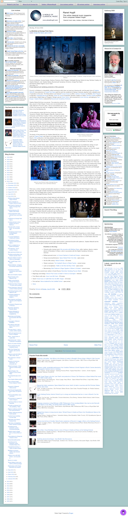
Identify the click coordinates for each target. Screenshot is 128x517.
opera (112, 347)
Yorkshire (116, 393)
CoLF (105, 299)
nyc (109, 346)
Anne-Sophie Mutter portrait (15, 379)
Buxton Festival (117, 285)
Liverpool (115, 332)
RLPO (109, 362)
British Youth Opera (109, 282)
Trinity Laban (117, 382)
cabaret (113, 290)
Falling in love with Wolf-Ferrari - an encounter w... (14, 457)
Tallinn (111, 376)
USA (118, 383)
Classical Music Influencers (111, 91)
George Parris (115, 176)
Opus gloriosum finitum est (14, 252)
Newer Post (33, 345)
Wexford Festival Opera (116, 389)
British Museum (119, 281)
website (121, 386)
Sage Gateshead (119, 364)
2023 (8, 164)
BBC (116, 277)
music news (119, 337)
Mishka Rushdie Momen (116, 192)
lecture (113, 329)
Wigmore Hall (108, 390)
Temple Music (116, 377)
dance (110, 305)
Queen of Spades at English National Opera (14, 202)
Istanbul (121, 326)
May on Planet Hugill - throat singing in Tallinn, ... (14, 383)
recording (110, 360)
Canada (112, 292)
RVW (122, 363)
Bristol (114, 281)
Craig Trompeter (110, 172)
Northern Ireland (118, 344)
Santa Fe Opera (116, 366)
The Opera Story (112, 379)
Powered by (109, 130)
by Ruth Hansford (113, 289)
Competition (115, 299)
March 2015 (11, 474)
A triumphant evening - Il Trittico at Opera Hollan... (15, 447)
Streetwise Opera (119, 374)
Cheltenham (112, 295)
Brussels (114, 284)
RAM (108, 359)
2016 (8, 179)
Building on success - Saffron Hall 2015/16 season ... (14, 452)
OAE (117, 346)
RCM (111, 359)
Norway (106, 346)
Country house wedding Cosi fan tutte (14, 416)
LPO (116, 333)
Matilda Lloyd (115, 204)
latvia (105, 329)
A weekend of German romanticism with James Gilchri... (15, 271)
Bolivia (113, 280)
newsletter (115, 342)
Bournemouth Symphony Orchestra (60, 99)
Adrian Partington (116, 153)
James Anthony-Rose (111, 184)
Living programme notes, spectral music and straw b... (15, 215)
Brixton (110, 284)
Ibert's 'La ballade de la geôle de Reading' (14, 246)
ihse (109, 326)
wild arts (116, 390)
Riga (105, 362)
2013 (8, 483)
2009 (8, 492)
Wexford (106, 389)
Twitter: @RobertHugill (49, 4)
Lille (111, 332)
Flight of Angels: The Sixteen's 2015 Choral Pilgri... (14, 372)
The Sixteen (119, 379)
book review (119, 280)
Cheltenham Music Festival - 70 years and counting (15, 284)
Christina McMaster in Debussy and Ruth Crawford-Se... (13, 313)
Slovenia (114, 368)
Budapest (121, 284)
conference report (109, 303)
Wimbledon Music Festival (111, 392)
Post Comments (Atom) (69, 351)
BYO (110, 290)
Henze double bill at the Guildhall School (14, 346)
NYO (112, 346)
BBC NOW (120, 277)
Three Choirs (108, 382)
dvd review (113, 308)
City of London (119, 297)
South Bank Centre (118, 371)
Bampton (110, 274)
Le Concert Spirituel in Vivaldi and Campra (68, 255)
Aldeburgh (107, 271)
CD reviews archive (83, 4)
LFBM (121, 330)
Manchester (111, 335)
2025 (8, 159)
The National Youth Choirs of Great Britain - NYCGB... (14, 233)
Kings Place (120, 328)
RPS (114, 363)
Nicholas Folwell (90, 95)
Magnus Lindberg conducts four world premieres (15, 409)
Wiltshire (121, 390)
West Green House (118, 387)
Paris (105, 354)
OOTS (109, 347)
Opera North (119, 348)
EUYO (116, 312)
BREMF (106, 281)
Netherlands (120, 339)
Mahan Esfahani (60, 260)
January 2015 (11, 478)
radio (105, 359)
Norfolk (112, 343)
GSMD (112, 323)
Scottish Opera (112, 367)
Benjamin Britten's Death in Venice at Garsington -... (15, 258)
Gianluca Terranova (80, 94)
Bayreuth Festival (109, 277)
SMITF (118, 368)
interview (112, 326)
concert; (121, 301)
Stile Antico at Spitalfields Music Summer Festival (14, 423)
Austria (121, 272)
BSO (117, 284)
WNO (121, 392)
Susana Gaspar (65, 94)
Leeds (117, 329)
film (109, 315)
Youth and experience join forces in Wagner (14, 333)
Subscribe (113, 124)
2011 (8, 488)
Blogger (71, 513)
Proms (121, 357)
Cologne (110, 299)
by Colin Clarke (117, 286)
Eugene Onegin (39, 136)
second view (120, 367)
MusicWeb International (117, 251)
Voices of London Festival (14, 343)
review (114, 360)
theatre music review (109, 380)
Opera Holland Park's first (68, 258)
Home (34, 284)
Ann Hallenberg (118, 188)
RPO (111, 363)
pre (109, 357)
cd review (112, 294)
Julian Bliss (115, 203)
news (110, 342)
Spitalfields (107, 372)
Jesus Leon (52, 276)
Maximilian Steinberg (71, 271)
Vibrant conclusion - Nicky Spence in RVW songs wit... (14, 367)
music (121, 336)
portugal (121, 355)
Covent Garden (116, 304)
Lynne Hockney (84, 97)
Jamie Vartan (65, 97)
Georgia (121, 318)
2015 (8, 181)
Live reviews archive (66, 4)
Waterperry (111, 386)
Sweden (121, 375)
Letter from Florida (115, 330)
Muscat (117, 336)
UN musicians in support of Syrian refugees (15, 399)
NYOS (114, 346)
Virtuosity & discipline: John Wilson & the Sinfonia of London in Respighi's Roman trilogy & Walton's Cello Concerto (68, 358)
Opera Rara (107, 350)
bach (109, 273)
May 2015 (10, 470)
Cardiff (115, 292)
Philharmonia (117, 354)
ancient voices (119, 270)
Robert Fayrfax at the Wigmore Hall (13, 277)
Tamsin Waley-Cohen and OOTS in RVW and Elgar (15, 463)
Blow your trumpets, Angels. (15, 274)
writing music (107, 393)
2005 (8, 501)
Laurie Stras (109, 196)
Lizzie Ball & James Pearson (113, 178)
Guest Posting (119, 323)
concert (121, 299)
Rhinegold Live (119, 360)
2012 (8, 486)
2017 (8, 177)
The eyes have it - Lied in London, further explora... (15, 330)
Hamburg (115, 325)
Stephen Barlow (38, 99)
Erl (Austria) (120, 311)
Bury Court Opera (108, 285)
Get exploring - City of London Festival (13, 249)
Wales (106, 386)
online (105, 347)
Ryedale (106, 364)
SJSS (110, 368)
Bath (112, 276)
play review (111, 355)
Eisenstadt (115, 310)
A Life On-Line (108, 268)
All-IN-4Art (113, 270)
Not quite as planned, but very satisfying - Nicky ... (14, 406)
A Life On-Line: (116, 268)
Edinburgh (120, 308)
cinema (112, 297)
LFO (105, 332)
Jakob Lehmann (116, 200)
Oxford (117, 351)
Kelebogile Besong (42, 95)
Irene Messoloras (116, 155)
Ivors (108, 328)
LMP (118, 332)
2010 (8, 490)
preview (116, 357)
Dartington (115, 305)
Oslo (114, 351)
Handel (121, 325)
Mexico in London (12, 460)
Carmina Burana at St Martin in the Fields (13, 211)
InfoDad (121, 255)
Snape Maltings (112, 370)
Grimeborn (107, 323)
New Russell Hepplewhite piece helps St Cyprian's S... (15, 391)
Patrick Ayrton (115, 191)
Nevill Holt (106, 340)
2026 (8, 157)
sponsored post (114, 372)
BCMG (110, 278)
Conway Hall (107, 304)
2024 (8, 161)
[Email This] (62, 289)
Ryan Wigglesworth (115, 142)
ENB (122, 310)
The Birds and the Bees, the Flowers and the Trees (15, 255)
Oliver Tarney (115, 163)
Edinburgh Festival (108, 310)
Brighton (111, 281)
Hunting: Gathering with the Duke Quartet (15, 413)
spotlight (120, 372)
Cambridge (106, 292)
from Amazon (113, 231)
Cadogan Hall (119, 291)
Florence (112, 317)
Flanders (106, 317)
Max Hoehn (113, 159)
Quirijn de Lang (58, 95)
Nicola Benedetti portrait (14, 440)
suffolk (116, 375)
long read (112, 333)
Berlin (121, 278)
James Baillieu (113, 152)
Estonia (106, 312)
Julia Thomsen (115, 162)
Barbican (115, 274)
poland (116, 355)
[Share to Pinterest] (69, 289)
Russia (117, 363)
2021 (8, 168)
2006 (8, 499)
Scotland (106, 367)
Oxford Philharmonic (118, 353)
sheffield (106, 368)
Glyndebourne (108, 321)
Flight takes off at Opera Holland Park (14, 420)
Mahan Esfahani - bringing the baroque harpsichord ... (15, 266)
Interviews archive (99, 4)
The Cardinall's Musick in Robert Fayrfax (65, 263)
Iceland (106, 326)
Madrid (105, 334)
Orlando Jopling (116, 145)
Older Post (97, 345)
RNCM (114, 362)
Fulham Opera (119, 317)
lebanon (109, 329)
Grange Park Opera (39, 33)
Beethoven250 (116, 278)
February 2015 (12, 476)
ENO (115, 311)
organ (111, 351)
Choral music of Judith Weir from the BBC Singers (50, 278)
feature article (115, 314)
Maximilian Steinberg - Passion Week (13, 308)
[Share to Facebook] (68, 289)
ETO (110, 312)
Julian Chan (113, 175)
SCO (122, 366)
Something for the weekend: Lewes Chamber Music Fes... (14, 443)
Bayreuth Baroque (118, 276)
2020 (8, 170)
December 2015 (12, 183)
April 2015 (11, 472)
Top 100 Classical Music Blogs (112, 90)
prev (111, 357)
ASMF (117, 272)
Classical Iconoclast (120, 247)
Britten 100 (116, 282)
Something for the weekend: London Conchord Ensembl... (14, 428)
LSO (119, 333)
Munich (121, 334)
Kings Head (113, 328)
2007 (8, 496)
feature (109, 314)
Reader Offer (116, 359)
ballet (112, 273)
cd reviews (120, 294)
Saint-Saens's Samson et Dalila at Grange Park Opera (14, 207)
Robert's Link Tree (13, 4)
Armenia (112, 272)
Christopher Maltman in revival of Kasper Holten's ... (14, 296)
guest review (108, 325)
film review (113, 315)
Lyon (122, 333)
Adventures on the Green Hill (115, 269)
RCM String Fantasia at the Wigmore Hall (15, 291)
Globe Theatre (118, 319)
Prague (106, 357)
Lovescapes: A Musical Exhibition (13, 321)
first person (120, 315)
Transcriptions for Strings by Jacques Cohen (15, 437)
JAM (110, 328)
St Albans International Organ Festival (13, 199)
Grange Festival (108, 322)
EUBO (113, 312)
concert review (111, 301)
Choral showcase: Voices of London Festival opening (15, 288)
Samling (110, 366)
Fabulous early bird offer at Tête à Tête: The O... (15, 355)
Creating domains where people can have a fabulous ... (14, 223)
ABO (105, 269)
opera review (48, 33)
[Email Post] (59, 289)
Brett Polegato (97, 94)
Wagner (121, 385)
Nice (119, 342)
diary (105, 307)
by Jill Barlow (115, 288)
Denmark (121, 305)
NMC (122, 342)
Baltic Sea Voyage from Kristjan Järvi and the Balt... (14, 351)
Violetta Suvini (114, 137)
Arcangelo (106, 272)
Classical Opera (108, 298)
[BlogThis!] (64, 289)
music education (109, 337)
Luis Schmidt (115, 148)
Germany (106, 319)
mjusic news (116, 334)
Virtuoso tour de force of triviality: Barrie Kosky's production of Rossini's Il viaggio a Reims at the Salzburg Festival (68, 421)
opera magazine (111, 348)
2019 (8, 172)
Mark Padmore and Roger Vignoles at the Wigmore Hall (15, 301)
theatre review (119, 381)
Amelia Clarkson (115, 180)
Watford (116, 386)
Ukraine (115, 383)
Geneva (117, 318)
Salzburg (106, 366)
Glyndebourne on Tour (117, 321)
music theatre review (110, 339)
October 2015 (11, 187)
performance (110, 354)
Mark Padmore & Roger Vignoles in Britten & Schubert (66, 268)
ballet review (117, 273)
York (112, 393)
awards (106, 273)
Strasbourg (112, 374)
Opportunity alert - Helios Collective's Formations (14, 340)
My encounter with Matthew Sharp (69, 249)
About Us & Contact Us (30, 4)
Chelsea (106, 295)
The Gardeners (113, 378)
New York (118, 340)
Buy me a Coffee (116, 103)
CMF (116, 298)
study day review (109, 375)
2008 (8, 494)
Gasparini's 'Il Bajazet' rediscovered (13, 387)
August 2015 (11, 192)
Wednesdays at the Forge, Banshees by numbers (14, 466)
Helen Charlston (118, 157)
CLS (113, 298)
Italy (105, 328)
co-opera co (120, 298)
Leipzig (109, 330)
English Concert (108, 311)
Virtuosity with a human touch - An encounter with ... (14, 228)
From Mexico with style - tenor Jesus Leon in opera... (14, 326)
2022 (8, 166)
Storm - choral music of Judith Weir (14, 337)
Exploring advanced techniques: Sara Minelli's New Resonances (54, 439)
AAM (121, 268)
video (116, 385)
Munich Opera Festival (109, 336)
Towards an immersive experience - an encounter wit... (13, 363)
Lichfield (108, 332)
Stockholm (106, 374)
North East (117, 343)
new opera (112, 340)
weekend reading (108, 387)
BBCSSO (106, 278)
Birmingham (107, 280)
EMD (119, 310)
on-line (121, 346)
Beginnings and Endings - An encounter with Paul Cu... (14, 318)
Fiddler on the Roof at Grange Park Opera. (14, 281)
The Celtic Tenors (110, 150)
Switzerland (107, 376)
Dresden (111, 307)
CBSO (119, 292)
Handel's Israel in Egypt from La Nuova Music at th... (14, 433)
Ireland (117, 326)
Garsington (111, 318)
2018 (8, 174)
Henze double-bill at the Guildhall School (51, 281)
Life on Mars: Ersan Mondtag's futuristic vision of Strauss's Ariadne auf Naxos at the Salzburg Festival (65, 430)
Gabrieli (106, 318)
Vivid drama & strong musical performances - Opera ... (14, 242)
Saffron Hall (111, 364)
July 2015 (10, 194)
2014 (8, 481)
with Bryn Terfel (65, 265)
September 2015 (12, 189)
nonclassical (107, 343)
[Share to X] (66, 289)
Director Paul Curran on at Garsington (61, 273)
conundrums (120, 303)
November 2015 (12, 185)
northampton (110, 344)
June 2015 (11, 196)
